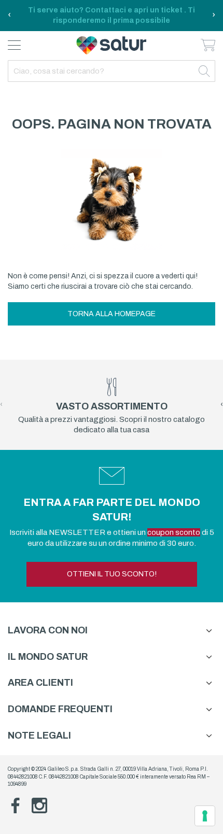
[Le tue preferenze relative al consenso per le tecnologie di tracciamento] (205, 816)
